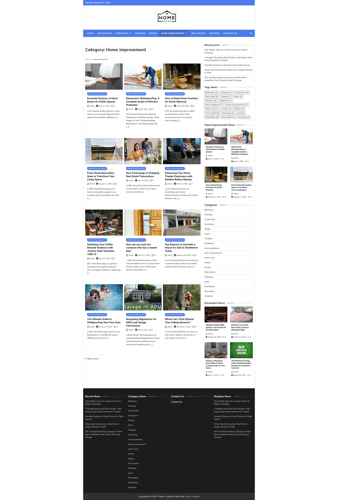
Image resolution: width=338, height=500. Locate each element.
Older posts (92, 358)
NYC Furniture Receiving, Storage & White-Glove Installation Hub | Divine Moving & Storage (104, 434)
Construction (241, 92)
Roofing (214, 33)
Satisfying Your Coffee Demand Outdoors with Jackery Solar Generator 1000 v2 (101, 249)
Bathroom (211, 92)
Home (90, 33)
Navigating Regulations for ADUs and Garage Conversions (141, 322)
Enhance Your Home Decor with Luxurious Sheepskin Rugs (240, 327)
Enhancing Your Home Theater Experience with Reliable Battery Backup (178, 176)
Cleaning (226, 92)
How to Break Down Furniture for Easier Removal (181, 100)
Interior (140, 33)
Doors (238, 96)
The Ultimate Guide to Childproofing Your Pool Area (103, 321)
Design (153, 33)
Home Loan (212, 109)
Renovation (228, 117)
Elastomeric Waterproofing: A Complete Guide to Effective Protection (142, 101)
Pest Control (212, 113)
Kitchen (239, 109)
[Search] (251, 33)
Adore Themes (192, 496)
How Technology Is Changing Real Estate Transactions (142, 174)
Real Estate (198, 33)
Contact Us (230, 33)
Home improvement (172, 33)
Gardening (226, 100)
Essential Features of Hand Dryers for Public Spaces (102, 100)
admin (92, 106)
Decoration (105, 33)
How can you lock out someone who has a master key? (141, 248)
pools (241, 113)
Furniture (122, 33)
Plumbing (228, 113)
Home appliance (214, 105)
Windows (244, 117)
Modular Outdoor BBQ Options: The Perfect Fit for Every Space (216, 327)
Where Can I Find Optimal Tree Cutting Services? (179, 321)
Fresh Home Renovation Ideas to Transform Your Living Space (101, 176)
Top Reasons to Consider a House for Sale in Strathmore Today (181, 248)
